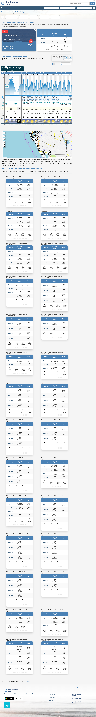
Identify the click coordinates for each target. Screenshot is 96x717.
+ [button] (4, 142)
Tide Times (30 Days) (11, 17)
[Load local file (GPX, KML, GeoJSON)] (4, 136)
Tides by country (5, 8)
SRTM (70, 157)
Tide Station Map (44, 17)
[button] (48, 153)
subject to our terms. (27, 681)
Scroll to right (70, 98)
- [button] (4, 146)
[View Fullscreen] (4, 133)
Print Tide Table (66, 64)
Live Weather (34, 17)
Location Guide (55, 17)
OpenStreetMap (61, 157)
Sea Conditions (24, 17)
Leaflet (51, 157)
